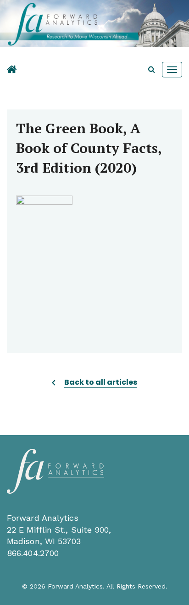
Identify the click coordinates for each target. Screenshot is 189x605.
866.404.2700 (33, 553)
